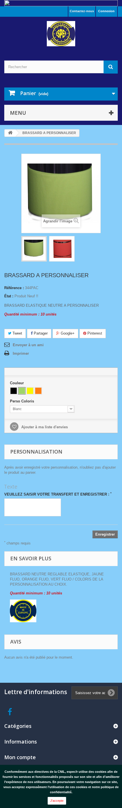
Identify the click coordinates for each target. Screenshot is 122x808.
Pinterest (94, 333)
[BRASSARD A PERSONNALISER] (61, 248)
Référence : (14, 288)
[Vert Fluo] (22, 391)
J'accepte (57, 800)
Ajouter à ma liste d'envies (44, 427)
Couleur (17, 383)
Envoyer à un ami (28, 345)
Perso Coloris (22, 401)
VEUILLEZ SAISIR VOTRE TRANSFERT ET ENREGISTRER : (58, 494)
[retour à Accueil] (10, 133)
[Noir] (13, 391)
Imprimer (21, 353)
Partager (40, 333)
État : (8, 296)
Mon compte (20, 757)
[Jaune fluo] (30, 391)
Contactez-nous (82, 11)
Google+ (67, 333)
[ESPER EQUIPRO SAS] (61, 33)
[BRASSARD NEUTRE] (34, 248)
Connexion (106, 11)
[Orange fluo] (38, 391)
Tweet (16, 333)
